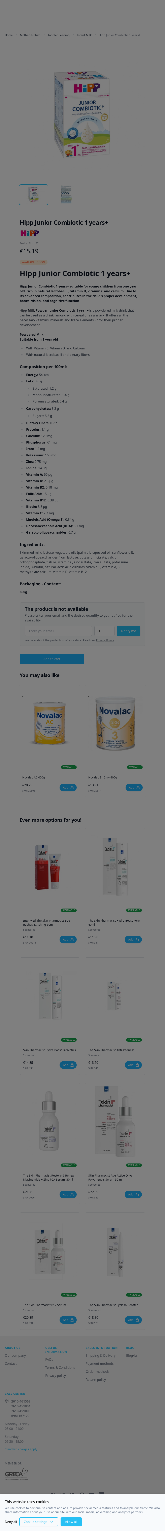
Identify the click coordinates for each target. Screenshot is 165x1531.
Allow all (71, 1522)
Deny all (11, 1522)
